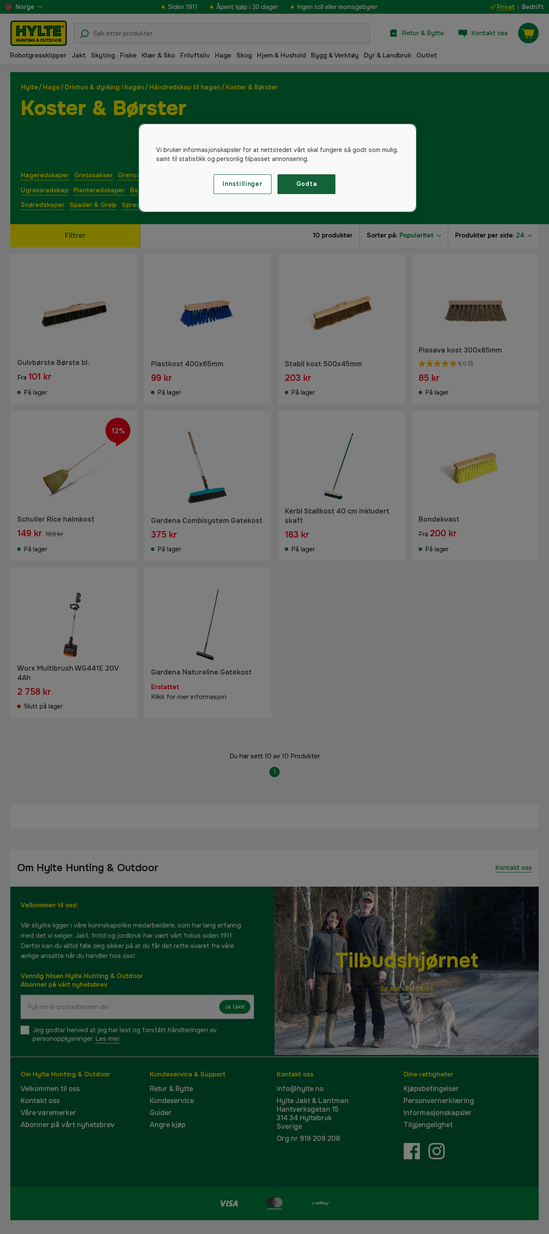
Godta (306, 184)
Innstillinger (242, 184)
